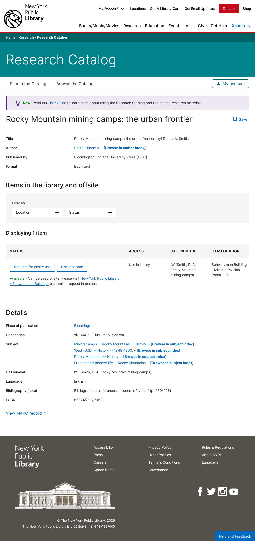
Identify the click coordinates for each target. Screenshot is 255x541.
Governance (158, 470)
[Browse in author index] (125, 148)
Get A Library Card (165, 8)
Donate (229, 8)
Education (154, 25)
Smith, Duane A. (87, 148)
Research (132, 25)
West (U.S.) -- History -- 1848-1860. (103, 350)
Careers (100, 462)
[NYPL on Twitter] (212, 491)
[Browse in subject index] (172, 344)
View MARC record (24, 413)
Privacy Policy (159, 447)
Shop (247, 8)
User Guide (57, 103)
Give (202, 25)
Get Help (219, 25)
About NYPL (212, 455)
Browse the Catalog (75, 83)
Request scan (72, 267)
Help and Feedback (235, 536)
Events (175, 25)
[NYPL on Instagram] (223, 491)
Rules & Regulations (218, 447)
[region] (127, 267)
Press (98, 455)
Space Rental (104, 470)
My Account (108, 8)
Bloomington (84, 325)
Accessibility (104, 447)
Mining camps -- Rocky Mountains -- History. (110, 344)
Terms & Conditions (164, 462)
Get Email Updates (200, 8)
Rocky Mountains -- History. (97, 356)
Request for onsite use (32, 267)
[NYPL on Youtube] (234, 491)
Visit (190, 25)
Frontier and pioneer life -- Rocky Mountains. (110, 363)
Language (210, 462)
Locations (138, 8)
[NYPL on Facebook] (200, 491)
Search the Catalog (28, 83)
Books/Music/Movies (99, 25)
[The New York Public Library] (25, 16)
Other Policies (159, 455)
